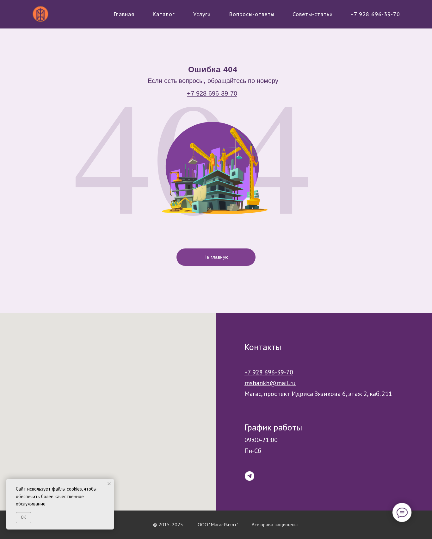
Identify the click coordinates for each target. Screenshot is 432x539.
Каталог (163, 14)
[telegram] (249, 476)
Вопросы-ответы (252, 14)
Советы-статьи (313, 14)
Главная (124, 14)
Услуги (202, 14)
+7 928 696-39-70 (375, 14)
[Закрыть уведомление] (109, 483)
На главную (216, 257)
